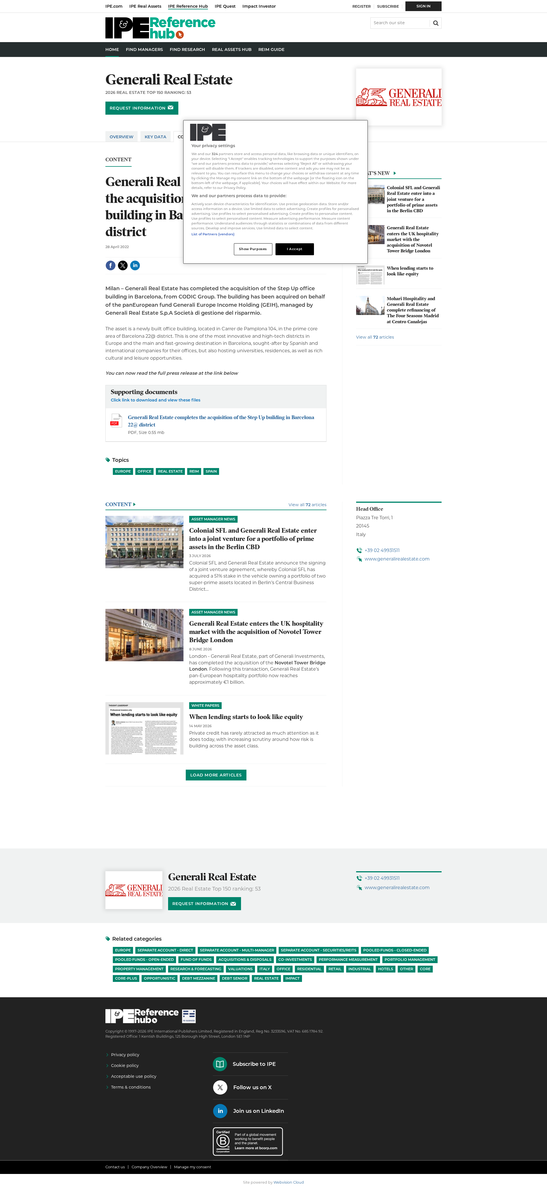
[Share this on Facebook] (110, 265)
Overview (121, 136)
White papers (205, 705)
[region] (275, 192)
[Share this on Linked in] (135, 265)
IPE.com (114, 6)
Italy (265, 969)
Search (435, 22)
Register (361, 6)
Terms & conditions (131, 1087)
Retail (335, 969)
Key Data (155, 136)
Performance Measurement (348, 959)
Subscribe (388, 6)
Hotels (385, 969)
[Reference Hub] (160, 37)
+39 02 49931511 (382, 550)
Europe (123, 471)
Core (425, 969)
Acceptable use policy (133, 1076)
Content (118, 160)
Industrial (359, 969)
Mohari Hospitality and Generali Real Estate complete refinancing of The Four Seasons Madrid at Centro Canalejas (413, 310)
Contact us (115, 1167)
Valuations (240, 969)
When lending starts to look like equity (410, 271)
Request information (138, 108)
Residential (309, 969)
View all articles (375, 337)
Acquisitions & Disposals (245, 959)
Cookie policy (125, 1065)
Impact (292, 978)
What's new (373, 173)
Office (144, 471)
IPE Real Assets (145, 6)
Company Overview (149, 1167)
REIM (194, 471)
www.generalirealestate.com (397, 559)
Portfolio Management (410, 959)
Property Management (139, 969)
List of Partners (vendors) (212, 234)
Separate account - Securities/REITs (318, 950)
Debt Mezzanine (198, 978)
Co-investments (295, 959)
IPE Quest (225, 6)
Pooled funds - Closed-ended (394, 950)
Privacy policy (125, 1054)
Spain (211, 471)
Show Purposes (253, 249)
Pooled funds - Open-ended (144, 959)
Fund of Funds (196, 959)
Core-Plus (126, 978)
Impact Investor (259, 6)
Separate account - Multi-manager (237, 950)
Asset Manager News (213, 519)
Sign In (423, 6)
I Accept (295, 249)
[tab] (399, 174)
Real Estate (170, 471)
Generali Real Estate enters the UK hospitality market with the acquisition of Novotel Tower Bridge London (413, 239)
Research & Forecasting (195, 969)
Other (406, 969)
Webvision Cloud (289, 1182)
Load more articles (216, 775)
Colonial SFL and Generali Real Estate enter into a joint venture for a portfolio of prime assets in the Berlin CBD (413, 199)
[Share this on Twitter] (123, 265)
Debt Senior (234, 978)
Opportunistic (159, 978)
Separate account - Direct (165, 950)
